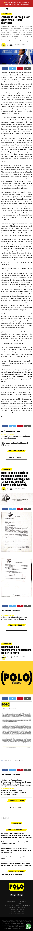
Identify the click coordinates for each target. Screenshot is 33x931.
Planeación (27, 905)
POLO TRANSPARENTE (11, 900)
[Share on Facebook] (5, 68)
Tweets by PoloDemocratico (11, 875)
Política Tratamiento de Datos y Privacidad (17, 908)
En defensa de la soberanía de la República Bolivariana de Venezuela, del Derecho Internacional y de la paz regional (16, 835)
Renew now (7, 4)
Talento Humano (18, 904)
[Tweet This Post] (12, 68)
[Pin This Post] (20, 68)
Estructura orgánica (22, 900)
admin (11, 45)
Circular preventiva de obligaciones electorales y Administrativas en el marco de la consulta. (16, 850)
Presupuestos (8, 905)
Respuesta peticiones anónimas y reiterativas (17, 912)
